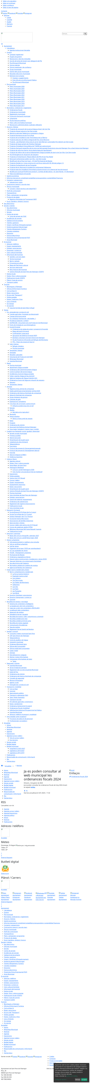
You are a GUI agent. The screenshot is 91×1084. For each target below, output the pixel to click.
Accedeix (4, 838)
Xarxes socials (8, 783)
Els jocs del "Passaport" (12, 1012)
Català (9, 18)
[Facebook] (12, 13)
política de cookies (71, 1076)
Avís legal (52, 1063)
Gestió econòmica (10, 921)
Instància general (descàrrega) (14, 961)
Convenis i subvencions (12, 925)
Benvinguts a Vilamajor (11, 1004)
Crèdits (51, 1056)
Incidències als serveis (11, 953)
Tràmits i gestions (10, 957)
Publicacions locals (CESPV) (13, 995)
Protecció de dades (10, 938)
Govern (6, 912)
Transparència (9, 934)
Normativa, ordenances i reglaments (16, 917)
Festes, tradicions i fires (12, 1017)
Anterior (4, 858)
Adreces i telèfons (10, 978)
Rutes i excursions (10, 1010)
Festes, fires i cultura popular (13, 993)
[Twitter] (4, 13)
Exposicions (8, 779)
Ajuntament (5, 908)
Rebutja (77, 1079)
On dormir (7, 1023)
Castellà (9, 20)
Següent (9, 858)
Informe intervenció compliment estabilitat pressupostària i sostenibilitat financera (32, 923)
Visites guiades (9, 1015)
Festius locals (8, 991)
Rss (5, 796)
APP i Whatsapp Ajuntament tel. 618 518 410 (41, 896)
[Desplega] (13, 766)
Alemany (10, 24)
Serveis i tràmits (6, 942)
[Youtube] (19, 13)
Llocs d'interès (9, 1019)
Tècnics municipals (10, 929)
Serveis (6, 949)
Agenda (6, 777)
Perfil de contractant (11, 932)
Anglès (9, 22)
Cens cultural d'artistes (11, 987)
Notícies (19, 766)
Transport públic (9, 1000)
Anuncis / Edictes (9, 919)
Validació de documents (12, 955)
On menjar (7, 1021)
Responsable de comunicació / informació (18, 1049)
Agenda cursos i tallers (11, 811)
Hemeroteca (8, 798)
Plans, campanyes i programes (14, 936)
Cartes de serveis (9, 951)
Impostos (7, 968)
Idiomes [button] (6, 15)
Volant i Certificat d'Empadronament (16, 959)
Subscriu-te (5, 873)
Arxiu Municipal (9, 974)
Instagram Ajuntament (17, 898)
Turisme (3, 1002)
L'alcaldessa (8, 910)
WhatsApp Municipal (11, 772)
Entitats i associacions (11, 983)
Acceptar (84, 1079)
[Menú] (2, 44)
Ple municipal (8, 915)
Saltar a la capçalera (9, 1)
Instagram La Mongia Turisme (75, 898)
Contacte (4, 11)
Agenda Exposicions (10, 813)
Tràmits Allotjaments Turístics (14, 964)
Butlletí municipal (10, 787)
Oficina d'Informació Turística (14, 1006)
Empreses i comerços (11, 985)
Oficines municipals (10, 946)
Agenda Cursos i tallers (11, 781)
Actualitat (8, 766)
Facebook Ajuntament (28, 898)
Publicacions (8, 789)
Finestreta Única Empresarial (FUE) (15, 972)
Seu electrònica (9, 944)
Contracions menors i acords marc (15, 927)
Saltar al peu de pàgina (10, 7)
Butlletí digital (8, 785)
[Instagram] (27, 13)
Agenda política (9, 815)
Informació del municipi (12, 989)
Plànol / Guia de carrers (12, 998)
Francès (9, 26)
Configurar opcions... (61, 1079)
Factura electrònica (10, 970)
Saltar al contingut (9, 3)
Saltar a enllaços (8, 5)
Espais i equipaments (11, 981)
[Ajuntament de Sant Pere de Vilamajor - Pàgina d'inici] (17, 37)
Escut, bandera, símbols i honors (15, 940)
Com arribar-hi (9, 1008)
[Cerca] (85, 33)
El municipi (4, 976)
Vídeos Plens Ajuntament (5, 898)
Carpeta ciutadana (10, 966)
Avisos (6, 770)
